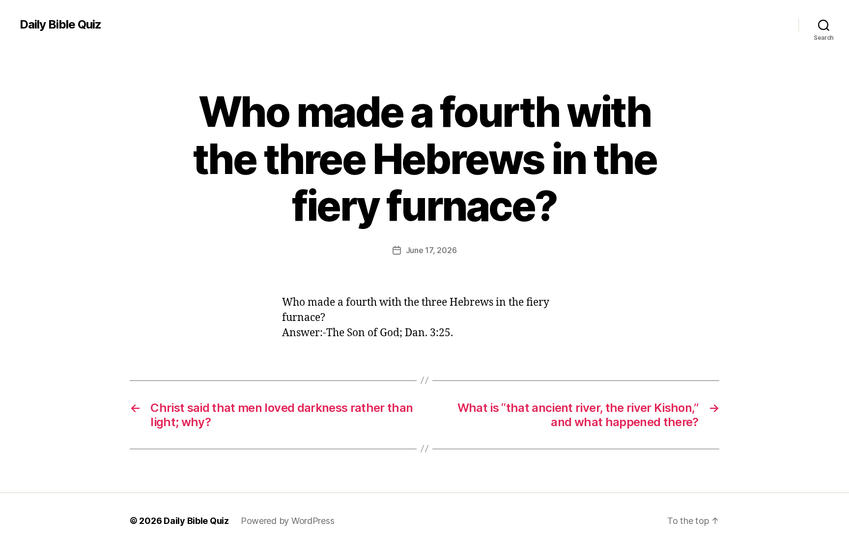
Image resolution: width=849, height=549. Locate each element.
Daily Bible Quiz (60, 24)
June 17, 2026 (431, 250)
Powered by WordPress (288, 521)
